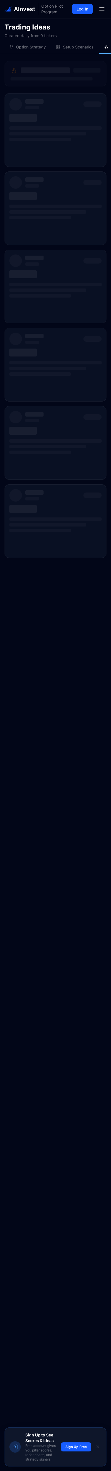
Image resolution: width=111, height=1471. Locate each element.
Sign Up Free (76, 1447)
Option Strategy (31, 46)
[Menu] (102, 9)
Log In (82, 9)
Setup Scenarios (78, 46)
